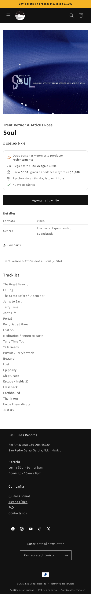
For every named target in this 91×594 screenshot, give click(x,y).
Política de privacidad (22, 589)
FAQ (11, 507)
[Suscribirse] (66, 555)
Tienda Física (18, 502)
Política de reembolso (73, 589)
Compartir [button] (14, 245)
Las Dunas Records (35, 583)
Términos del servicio (62, 583)
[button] (8, 15)
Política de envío (47, 589)
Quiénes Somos (19, 496)
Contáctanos (17, 513)
